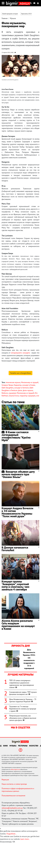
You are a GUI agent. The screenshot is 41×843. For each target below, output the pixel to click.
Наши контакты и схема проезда (14, 784)
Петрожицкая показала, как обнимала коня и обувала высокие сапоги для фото (22, 718)
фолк (20, 390)
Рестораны (22, 746)
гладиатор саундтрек (28, 396)
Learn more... (25, 839)
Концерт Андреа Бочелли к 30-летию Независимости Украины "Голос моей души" (17, 512)
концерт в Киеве (28, 385)
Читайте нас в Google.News (20, 373)
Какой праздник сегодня (10, 14)
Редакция (5, 779)
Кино (5, 746)
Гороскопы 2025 (26, 14)
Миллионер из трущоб (29, 382)
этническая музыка (13, 382)
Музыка (13, 18)
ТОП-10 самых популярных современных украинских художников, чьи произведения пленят (21, 683)
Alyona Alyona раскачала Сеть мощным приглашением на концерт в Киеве (18, 624)
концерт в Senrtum (21, 388)
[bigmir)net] (12, 3)
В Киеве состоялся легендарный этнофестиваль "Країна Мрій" (16, 436)
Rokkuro (5, 393)
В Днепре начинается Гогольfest (15, 549)
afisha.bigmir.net (15, 769)
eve (37, 396)
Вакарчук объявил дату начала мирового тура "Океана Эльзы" (18, 474)
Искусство (33, 746)
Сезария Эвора (7, 385)
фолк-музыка (28, 390)
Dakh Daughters (8, 388)
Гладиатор (18, 385)
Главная (5, 18)
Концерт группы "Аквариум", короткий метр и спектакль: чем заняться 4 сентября (15, 585)
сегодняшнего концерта (20, 353)
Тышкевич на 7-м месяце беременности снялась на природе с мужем (22, 708)
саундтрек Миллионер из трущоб (21, 393)
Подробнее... (11, 834)
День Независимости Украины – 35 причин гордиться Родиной (22, 700)
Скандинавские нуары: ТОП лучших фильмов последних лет (23, 693)
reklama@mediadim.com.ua (12, 808)
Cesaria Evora (14, 396)
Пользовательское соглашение (13, 795)
